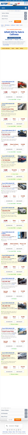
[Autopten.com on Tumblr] (18, 430)
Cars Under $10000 (12, 274)
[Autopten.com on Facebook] (7, 430)
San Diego (19, 251)
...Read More (5, 44)
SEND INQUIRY (19, 97)
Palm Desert (19, 203)
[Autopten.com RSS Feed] (20, 430)
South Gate (19, 126)
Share (27, 2)
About (14, 431)
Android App (5, 431)
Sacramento (19, 152)
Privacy (19, 431)
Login (26, 3)
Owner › (10, 86)
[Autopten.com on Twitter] (14, 430)
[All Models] (14, 16)
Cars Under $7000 (11, 228)
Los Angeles (19, 179)
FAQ (17, 431)
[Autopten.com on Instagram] (12, 430)
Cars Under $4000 (12, 126)
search (18, 21)
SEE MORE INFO (9, 97)
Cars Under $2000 (12, 99)
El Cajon (19, 99)
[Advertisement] (14, 64)
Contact (23, 431)
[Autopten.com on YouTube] (16, 430)
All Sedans (14, 298)
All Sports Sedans (14, 324)
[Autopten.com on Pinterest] (9, 430)
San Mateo (19, 274)
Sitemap (10, 431)
